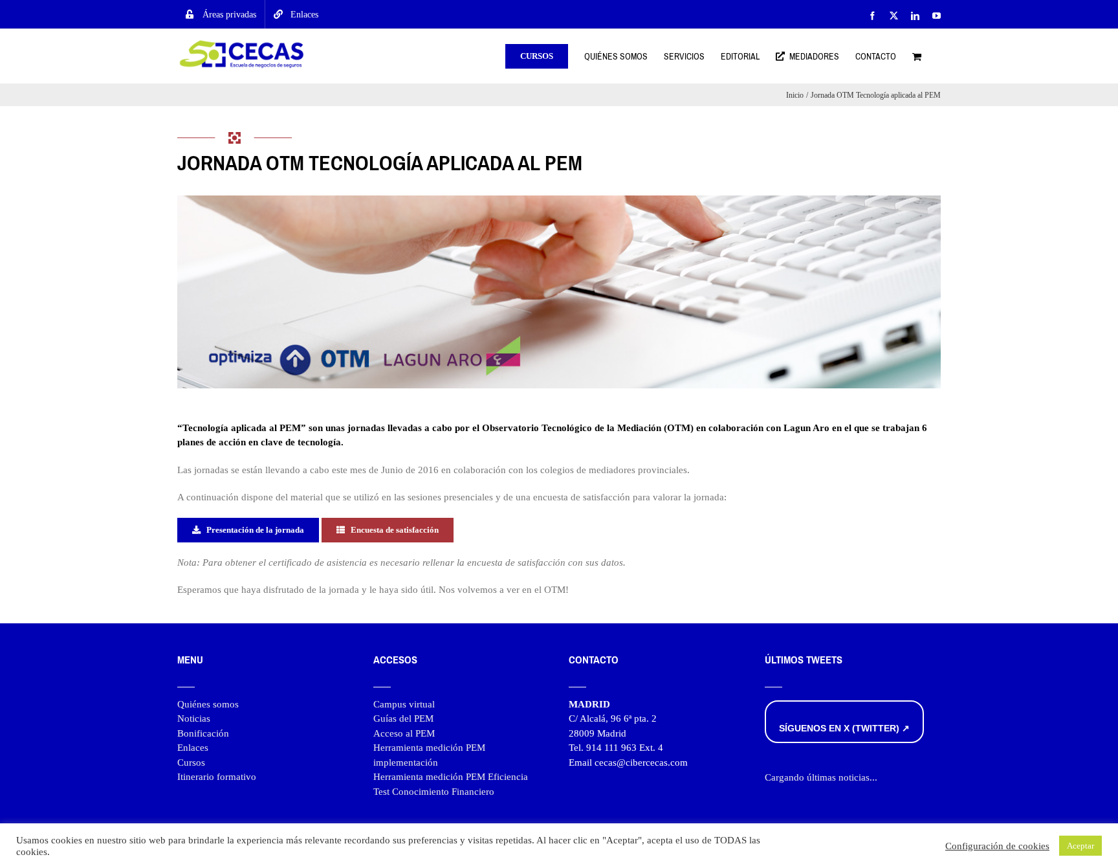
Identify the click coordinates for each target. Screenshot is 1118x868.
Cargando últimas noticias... (821, 777)
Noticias (193, 718)
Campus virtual (404, 704)
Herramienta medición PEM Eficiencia (450, 777)
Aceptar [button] (1080, 846)
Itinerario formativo (216, 777)
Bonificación (203, 733)
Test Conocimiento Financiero (433, 791)
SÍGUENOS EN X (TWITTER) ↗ (844, 728)
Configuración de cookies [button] (997, 846)
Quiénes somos (208, 704)
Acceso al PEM (404, 733)
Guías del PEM (403, 718)
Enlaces (192, 747)
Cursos (191, 762)
